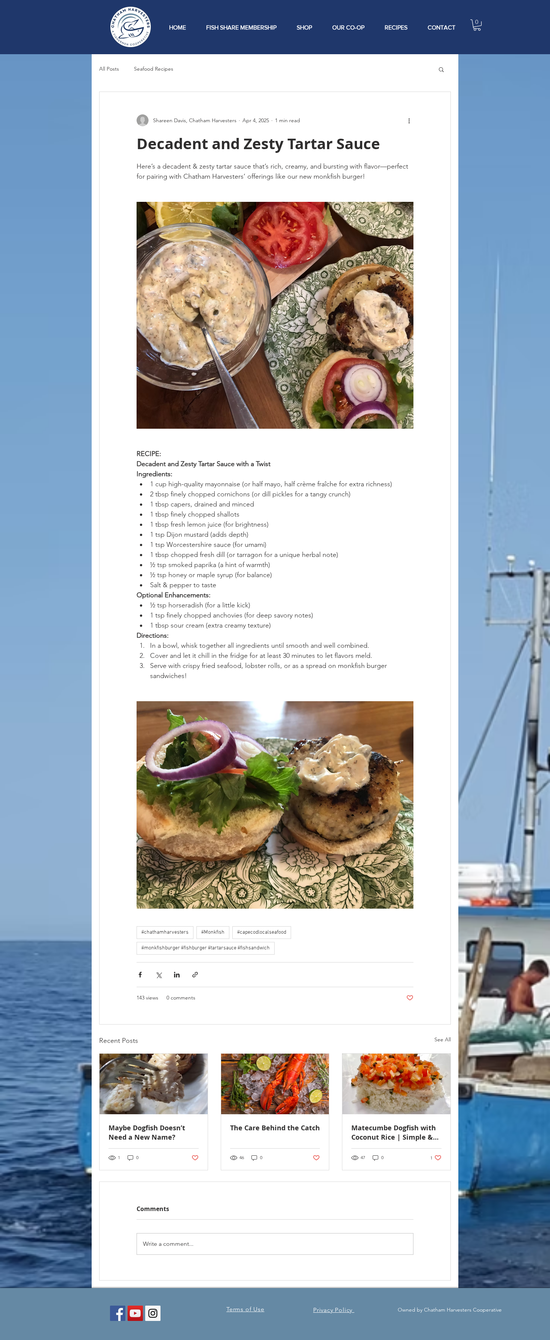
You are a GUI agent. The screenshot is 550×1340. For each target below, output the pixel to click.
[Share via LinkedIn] (176, 974)
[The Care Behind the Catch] (275, 1084)
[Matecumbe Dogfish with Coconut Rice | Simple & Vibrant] (396, 1084)
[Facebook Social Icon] (117, 1313)
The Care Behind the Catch (275, 1128)
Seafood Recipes (153, 68)
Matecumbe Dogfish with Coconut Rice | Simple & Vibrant (393, 1132)
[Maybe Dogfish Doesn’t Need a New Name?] (154, 1084)
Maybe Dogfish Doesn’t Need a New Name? (147, 1132)
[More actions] (408, 120)
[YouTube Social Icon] (135, 1313)
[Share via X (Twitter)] (158, 974)
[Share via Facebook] (140, 974)
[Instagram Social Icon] (153, 1313)
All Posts (109, 68)
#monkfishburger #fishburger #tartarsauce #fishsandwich (205, 948)
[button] (477, 25)
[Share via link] (195, 974)
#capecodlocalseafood (261, 932)
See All (442, 1039)
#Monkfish (212, 932)
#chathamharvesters (165, 932)
